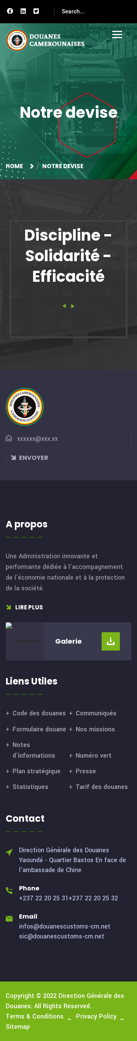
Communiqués (96, 713)
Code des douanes (39, 713)
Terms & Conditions (35, 1016)
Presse (86, 771)
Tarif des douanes (102, 786)
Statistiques (30, 786)
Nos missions (95, 729)
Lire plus (28, 607)
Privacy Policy (96, 1016)
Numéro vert (94, 755)
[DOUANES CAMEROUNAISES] (49, 40)
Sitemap (18, 1026)
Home (15, 166)
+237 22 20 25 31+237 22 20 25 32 (68, 898)
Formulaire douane (39, 729)
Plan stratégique (37, 771)
